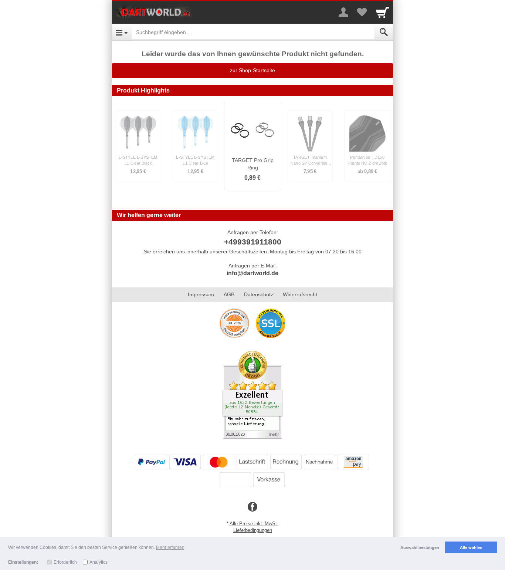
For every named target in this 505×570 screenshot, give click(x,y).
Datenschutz (258, 294)
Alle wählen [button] (471, 547)
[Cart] (382, 12)
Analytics (98, 562)
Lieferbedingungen (252, 530)
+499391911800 (252, 241)
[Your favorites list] (361, 12)
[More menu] (343, 12)
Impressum (201, 294)
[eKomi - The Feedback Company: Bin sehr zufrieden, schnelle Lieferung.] (252, 394)
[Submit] (383, 32)
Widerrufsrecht (300, 294)
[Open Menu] (122, 32)
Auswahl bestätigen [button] (419, 547)
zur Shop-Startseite (252, 70)
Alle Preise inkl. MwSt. (254, 523)
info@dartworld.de (252, 273)
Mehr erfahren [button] (170, 547)
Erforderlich (65, 562)
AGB (229, 294)
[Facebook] (252, 507)
